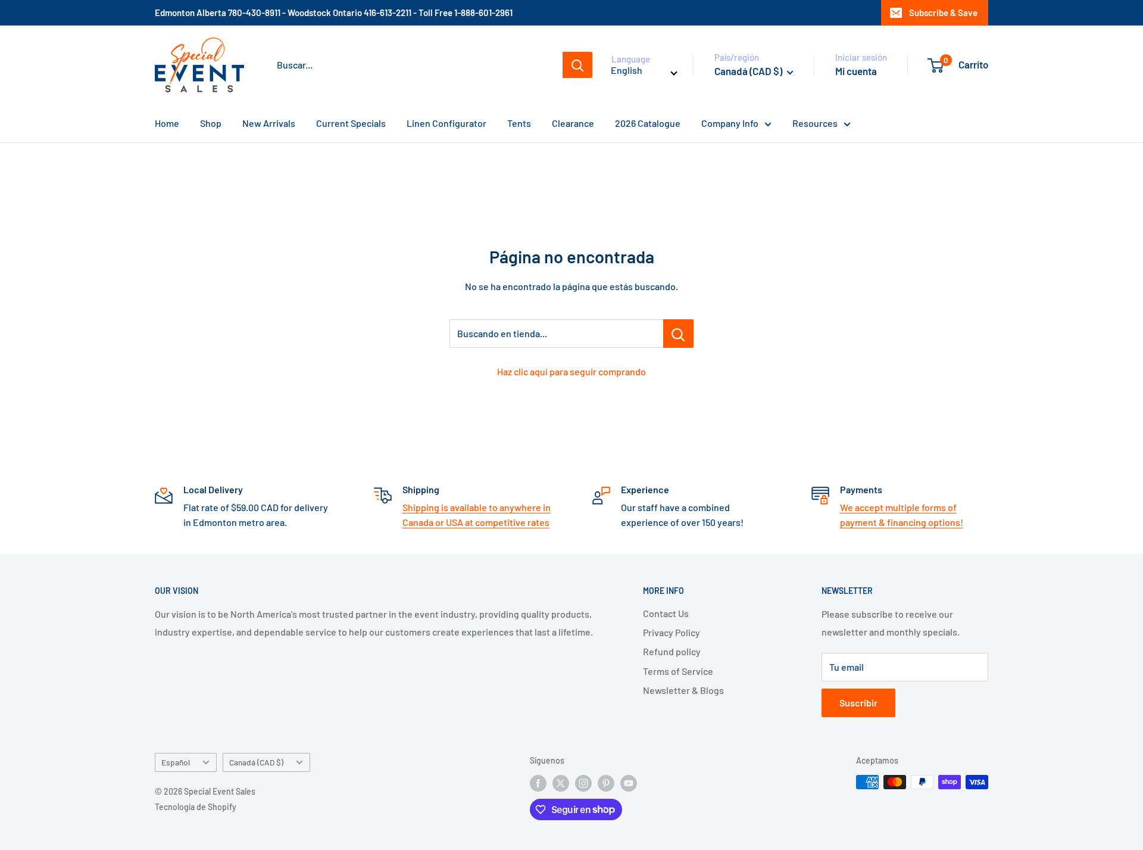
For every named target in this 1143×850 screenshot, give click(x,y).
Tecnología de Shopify (195, 807)
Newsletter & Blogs (683, 690)
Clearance (573, 123)
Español (175, 762)
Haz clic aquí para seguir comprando (571, 371)
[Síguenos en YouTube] (628, 783)
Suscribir (858, 702)
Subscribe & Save (943, 12)
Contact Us (666, 613)
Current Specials (351, 123)
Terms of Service (678, 671)
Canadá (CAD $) (256, 762)
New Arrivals (268, 123)
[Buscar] (577, 65)
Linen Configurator (446, 123)
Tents (519, 123)
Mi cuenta (856, 71)
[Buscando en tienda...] (678, 333)
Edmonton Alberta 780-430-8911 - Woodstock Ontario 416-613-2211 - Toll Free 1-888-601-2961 (334, 12)
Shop (210, 123)
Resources (815, 123)
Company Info (729, 123)
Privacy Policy (671, 632)
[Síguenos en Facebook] (538, 783)
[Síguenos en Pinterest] (606, 783)
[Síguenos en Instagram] (583, 783)
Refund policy (672, 651)
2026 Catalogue (647, 123)
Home (167, 123)
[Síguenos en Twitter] (560, 783)
